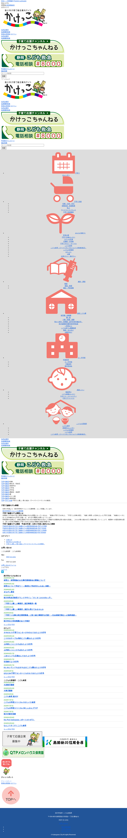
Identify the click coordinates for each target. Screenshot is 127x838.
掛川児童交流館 (10, 714)
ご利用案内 (10, 1)
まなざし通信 (9, 592)
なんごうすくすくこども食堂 (15, 725)
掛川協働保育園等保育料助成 (68, 324)
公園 (68, 254)
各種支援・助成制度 (68, 206)
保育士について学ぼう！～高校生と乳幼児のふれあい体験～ (27, 586)
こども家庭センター (68, 394)
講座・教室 (68, 286)
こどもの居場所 (68, 250)
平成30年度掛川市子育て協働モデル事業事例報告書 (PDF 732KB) (24, 528)
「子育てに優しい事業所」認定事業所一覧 (20, 603)
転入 (68, 208)
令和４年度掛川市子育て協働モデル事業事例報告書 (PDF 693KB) (24, 532)
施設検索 (4, 71)
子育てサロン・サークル (68, 243)
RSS (13, 624)
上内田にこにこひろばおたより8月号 (18, 650)
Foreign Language (20, 1)
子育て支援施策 (68, 212)
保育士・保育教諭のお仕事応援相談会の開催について (24, 580)
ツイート (4, 569)
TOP (2, 481)
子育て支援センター (68, 237)
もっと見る (7, 624)
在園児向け (68, 332)
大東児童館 (8, 691)
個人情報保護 (66, 827)
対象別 (7, 481)
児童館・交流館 (68, 241)
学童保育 (68, 364)
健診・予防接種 (68, 288)
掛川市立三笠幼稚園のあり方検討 (17, 621)
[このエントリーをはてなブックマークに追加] (2, 572)
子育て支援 (8, 500)
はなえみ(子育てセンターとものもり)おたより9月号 (24, 673)
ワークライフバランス (68, 210)
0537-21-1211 (11, 557)
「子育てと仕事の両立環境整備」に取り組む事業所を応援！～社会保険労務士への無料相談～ (40, 615)
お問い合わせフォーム (8, 565)
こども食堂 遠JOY (11, 696)
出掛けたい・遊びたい (68, 256)
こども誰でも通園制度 (68, 328)
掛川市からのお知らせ (13, 542)
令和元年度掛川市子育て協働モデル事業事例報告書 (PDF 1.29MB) (24, 530)
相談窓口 (68, 392)
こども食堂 (68, 246)
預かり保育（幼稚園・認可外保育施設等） (68, 322)
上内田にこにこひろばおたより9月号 (18, 644)
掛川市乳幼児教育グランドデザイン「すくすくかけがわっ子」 (28, 598)
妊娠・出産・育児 (68, 204)
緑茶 (13, 5)
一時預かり (68, 326)
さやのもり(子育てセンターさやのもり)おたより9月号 (25, 632)
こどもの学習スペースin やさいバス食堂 (19, 702)
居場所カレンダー (68, 428)
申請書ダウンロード (8, 69)
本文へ (3, 1)
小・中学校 (68, 362)
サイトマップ (66, 831)
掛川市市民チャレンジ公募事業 (12, 511)
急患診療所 (5, 30)
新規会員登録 (5, 34)
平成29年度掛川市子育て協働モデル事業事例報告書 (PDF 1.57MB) (24, 526)
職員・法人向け (68, 330)
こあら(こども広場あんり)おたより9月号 (19, 656)
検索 (3, 76)
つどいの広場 (68, 239)
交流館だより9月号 (11, 662)
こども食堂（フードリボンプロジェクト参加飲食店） (68, 248)
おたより (68, 252)
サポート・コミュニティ (68, 396)
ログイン (13, 34)
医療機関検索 (5, 32)
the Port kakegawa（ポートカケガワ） (19, 720)
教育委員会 (68, 366)
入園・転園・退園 (68, 320)
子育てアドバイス (68, 398)
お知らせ (9, 540)
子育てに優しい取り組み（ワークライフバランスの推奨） (25, 544)
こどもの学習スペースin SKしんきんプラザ (21, 708)
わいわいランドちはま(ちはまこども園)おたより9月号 (25, 667)
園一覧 (68, 317)
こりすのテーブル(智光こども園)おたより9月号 (22, 638)
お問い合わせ (63, 823)
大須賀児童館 (9, 685)
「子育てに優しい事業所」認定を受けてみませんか (24, 609)
